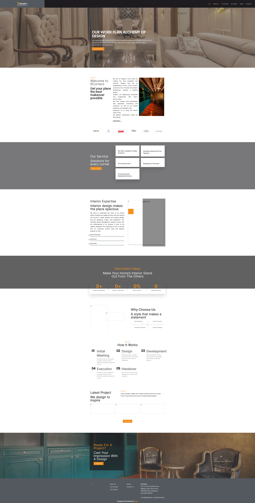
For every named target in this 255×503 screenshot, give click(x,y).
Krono (136, 501)
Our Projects (234, 3)
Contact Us (249, 3)
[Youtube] (99, 65)
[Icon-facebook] (92, 65)
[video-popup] (131, 211)
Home (209, 3)
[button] (216, 3)
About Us (215, 3)
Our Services (225, 3)
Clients (241, 3)
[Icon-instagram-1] (96, 65)
